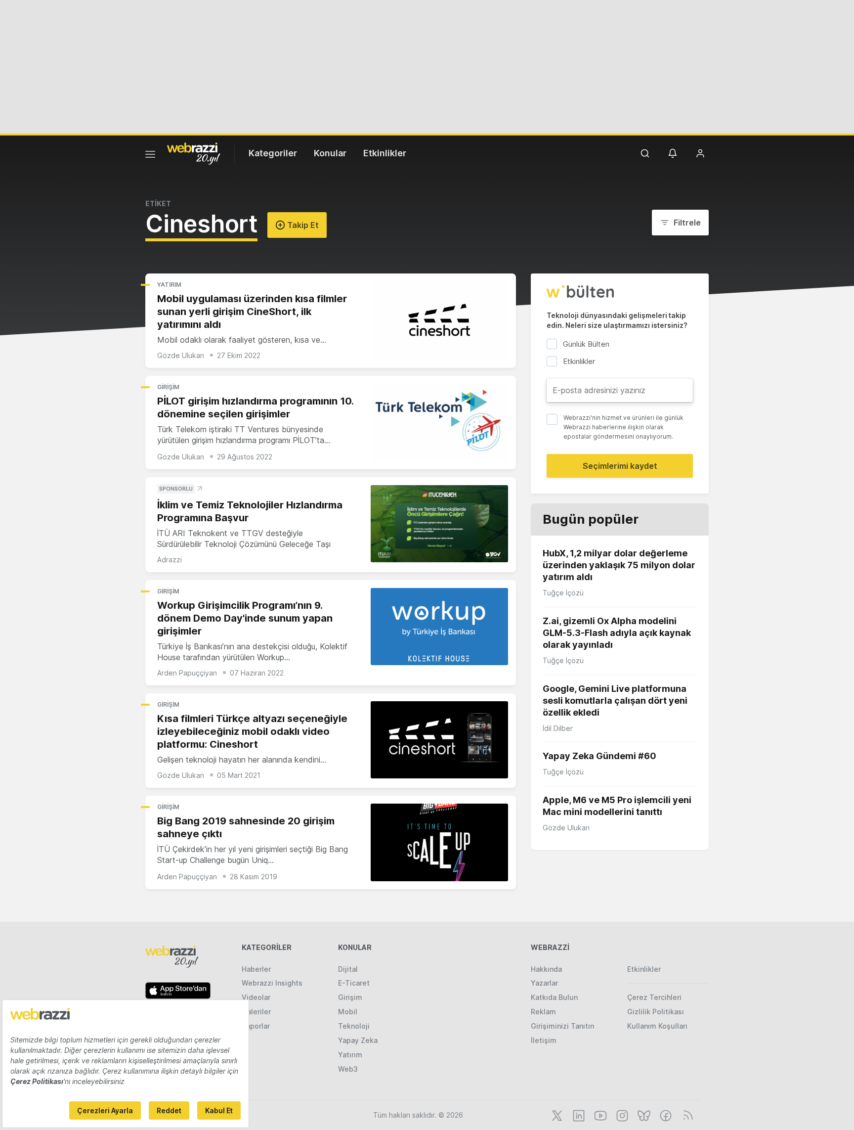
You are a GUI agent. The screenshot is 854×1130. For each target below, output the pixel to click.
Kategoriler (273, 153)
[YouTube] (599, 1115)
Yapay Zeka (358, 1040)
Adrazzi (169, 559)
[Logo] (193, 153)
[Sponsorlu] (439, 524)
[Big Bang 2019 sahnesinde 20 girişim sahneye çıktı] (439, 842)
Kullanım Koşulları (657, 1026)
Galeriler (256, 1011)
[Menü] (150, 156)
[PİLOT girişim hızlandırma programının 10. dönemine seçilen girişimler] (439, 422)
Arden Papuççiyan (187, 673)
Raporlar (256, 1026)
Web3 (348, 1069)
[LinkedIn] (578, 1115)
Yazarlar (544, 983)
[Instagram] (621, 1115)
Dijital (348, 969)
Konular (330, 153)
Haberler (256, 969)
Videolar (256, 997)
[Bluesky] (643, 1115)
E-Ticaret (354, 983)
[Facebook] (665, 1115)
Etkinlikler (384, 153)
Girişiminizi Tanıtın (562, 1026)
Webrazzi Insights (272, 983)
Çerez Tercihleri (654, 997)
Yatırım (169, 284)
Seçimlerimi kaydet (620, 466)
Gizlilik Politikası (655, 1011)
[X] (556, 1115)
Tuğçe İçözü (563, 592)
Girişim (168, 387)
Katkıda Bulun (554, 997)
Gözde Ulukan (180, 355)
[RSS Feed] (686, 1115)
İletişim (543, 1040)
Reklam (543, 1011)
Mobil (347, 1011)
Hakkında (546, 969)
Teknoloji (354, 1026)
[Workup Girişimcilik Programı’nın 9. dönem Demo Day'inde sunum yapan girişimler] (439, 627)
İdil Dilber (558, 728)
